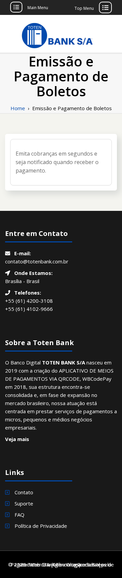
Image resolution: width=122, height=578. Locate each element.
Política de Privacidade (41, 525)
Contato (24, 492)
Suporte (24, 503)
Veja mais (17, 439)
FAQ (19, 514)
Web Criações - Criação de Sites (66, 564)
